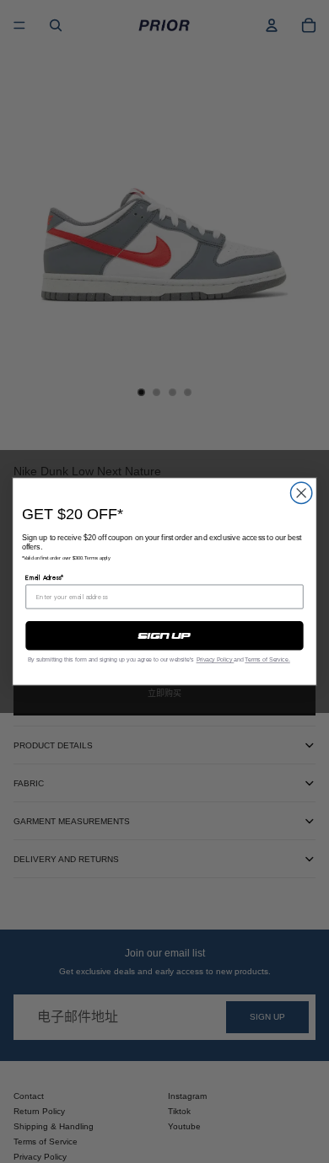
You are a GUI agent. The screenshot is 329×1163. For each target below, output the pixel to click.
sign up (164, 635)
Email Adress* (44, 578)
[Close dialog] (301, 492)
